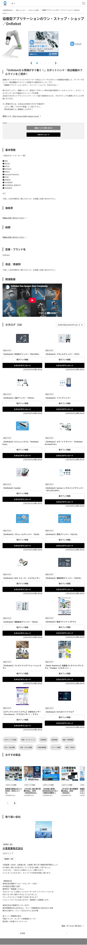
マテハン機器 (55, 747)
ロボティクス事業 (10, 740)
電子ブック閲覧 (22, 359)
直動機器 (54, 740)
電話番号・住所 (8, 859)
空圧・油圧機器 (9, 747)
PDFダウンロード (43, 135)
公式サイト (7, 853)
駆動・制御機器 (68, 740)
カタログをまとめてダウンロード (69, 325)
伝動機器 (43, 740)
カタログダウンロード (22, 365)
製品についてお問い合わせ (43, 128)
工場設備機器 (41, 747)
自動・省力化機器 (26, 747)
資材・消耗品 (70, 747)
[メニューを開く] (83, 3)
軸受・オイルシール (28, 740)
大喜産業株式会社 (13, 848)
